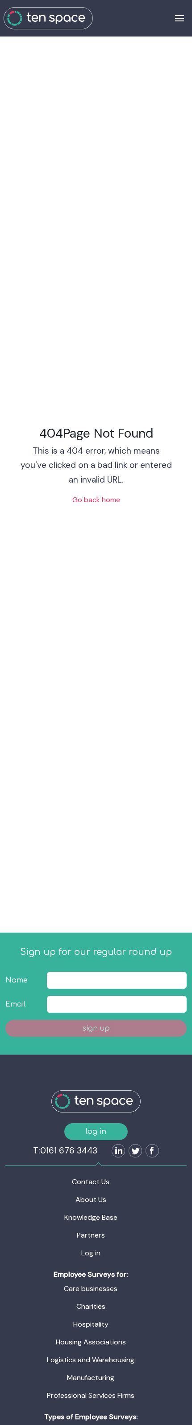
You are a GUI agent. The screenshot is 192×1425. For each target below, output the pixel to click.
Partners (91, 1235)
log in (96, 1132)
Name (16, 980)
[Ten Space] (48, 18)
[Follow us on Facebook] (150, 1151)
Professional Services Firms (90, 1395)
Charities (90, 1306)
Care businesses (90, 1288)
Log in (90, 1253)
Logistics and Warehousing (90, 1359)
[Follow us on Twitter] (133, 1151)
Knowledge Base (90, 1217)
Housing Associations (91, 1342)
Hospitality (91, 1324)
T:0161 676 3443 (65, 1150)
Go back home (96, 499)
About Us (90, 1199)
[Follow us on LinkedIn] (116, 1151)
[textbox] (117, 980)
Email (15, 1004)
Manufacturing (90, 1377)
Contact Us (90, 1181)
